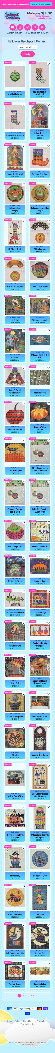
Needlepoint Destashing (26, 1042)
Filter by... (27, 54)
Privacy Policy (42, 1021)
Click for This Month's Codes (41, 4)
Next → (33, 996)
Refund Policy (28, 1021)
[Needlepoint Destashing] (11, 16)
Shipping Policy (13, 1021)
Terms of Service (27, 1024)
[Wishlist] (42, 27)
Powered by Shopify (27, 1044)
